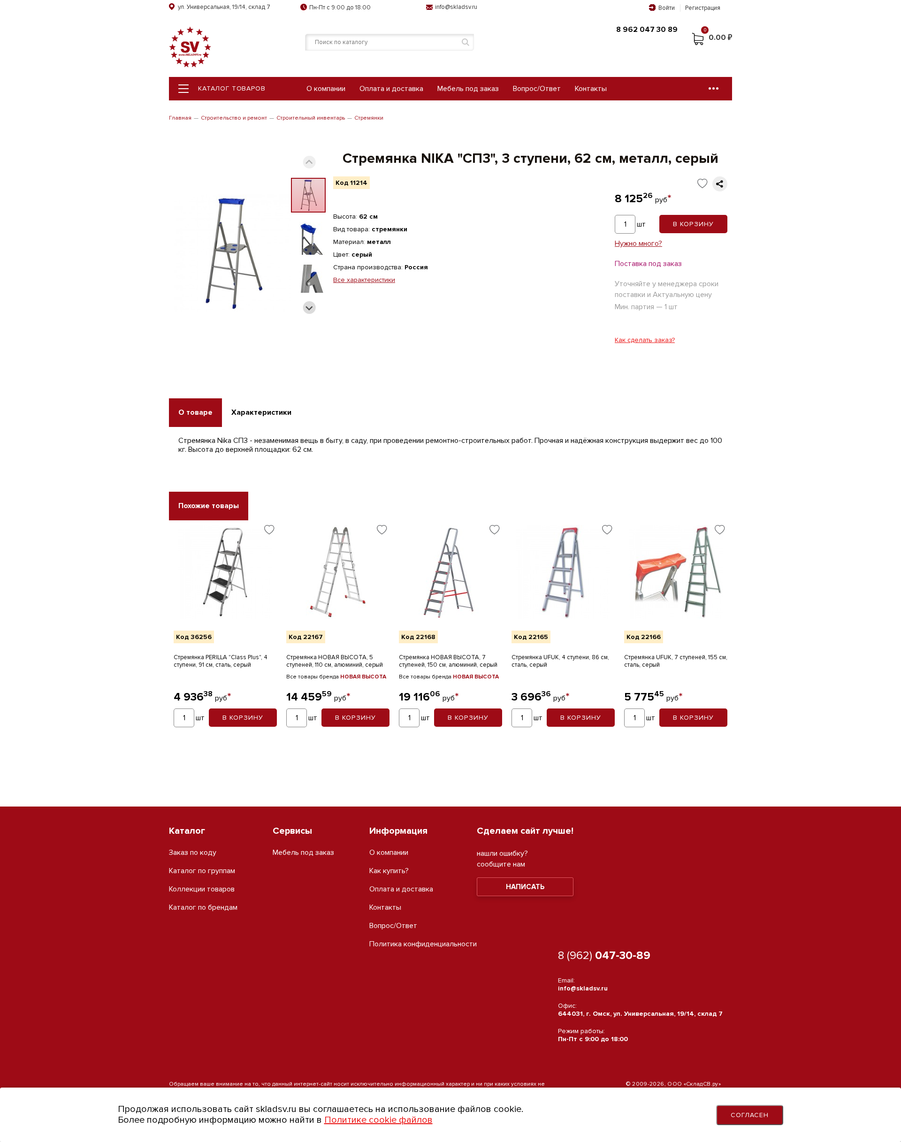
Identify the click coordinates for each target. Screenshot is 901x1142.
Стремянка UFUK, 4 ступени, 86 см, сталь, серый (560, 661)
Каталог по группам (202, 871)
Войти (666, 8)
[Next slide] (309, 307)
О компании (325, 88)
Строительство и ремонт (234, 118)
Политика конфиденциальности (423, 944)
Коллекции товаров (202, 889)
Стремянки (368, 118)
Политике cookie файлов (378, 1120)
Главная (180, 118)
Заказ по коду (192, 852)
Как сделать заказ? (645, 340)
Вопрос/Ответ (537, 88)
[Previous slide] (309, 162)
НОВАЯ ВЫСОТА (363, 676)
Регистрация (702, 8)
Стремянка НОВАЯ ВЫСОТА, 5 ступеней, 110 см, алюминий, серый (334, 661)
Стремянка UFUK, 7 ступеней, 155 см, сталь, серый (675, 661)
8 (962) (604, 955)
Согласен (750, 1115)
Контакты (591, 88)
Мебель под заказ (468, 88)
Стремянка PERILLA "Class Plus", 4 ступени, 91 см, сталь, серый (220, 661)
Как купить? (389, 871)
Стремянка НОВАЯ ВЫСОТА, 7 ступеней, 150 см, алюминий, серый (448, 661)
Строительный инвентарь (310, 118)
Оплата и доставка (391, 88)
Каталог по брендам (203, 907)
